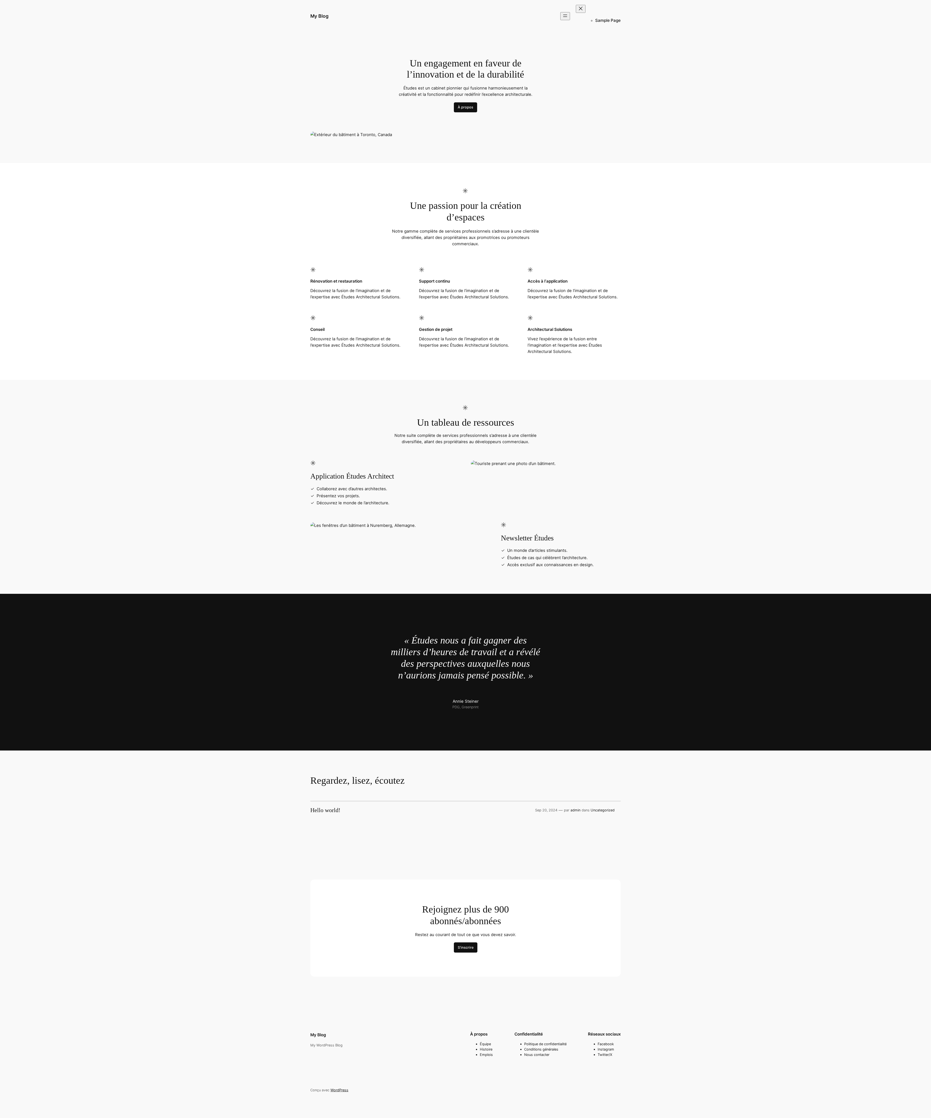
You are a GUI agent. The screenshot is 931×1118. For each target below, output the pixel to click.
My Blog (319, 16)
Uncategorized (603, 810)
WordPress (339, 1090)
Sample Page (608, 20)
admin (575, 810)
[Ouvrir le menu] (565, 16)
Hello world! (325, 810)
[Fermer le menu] (581, 9)
